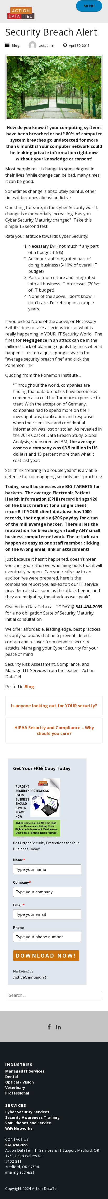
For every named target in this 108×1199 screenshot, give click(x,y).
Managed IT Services (25, 1071)
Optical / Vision (19, 1082)
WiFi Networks (19, 1128)
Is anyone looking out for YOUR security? (54, 706)
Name (19, 860)
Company (22, 882)
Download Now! (46, 955)
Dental (11, 1076)
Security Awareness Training (32, 1117)
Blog (16, 45)
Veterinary (15, 1087)
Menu (89, 5)
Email (19, 905)
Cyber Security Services (27, 1111)
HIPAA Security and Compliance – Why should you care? (54, 730)
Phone (18, 927)
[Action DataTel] (20, 10)
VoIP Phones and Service (28, 1122)
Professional (17, 1093)
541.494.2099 (16, 1144)
